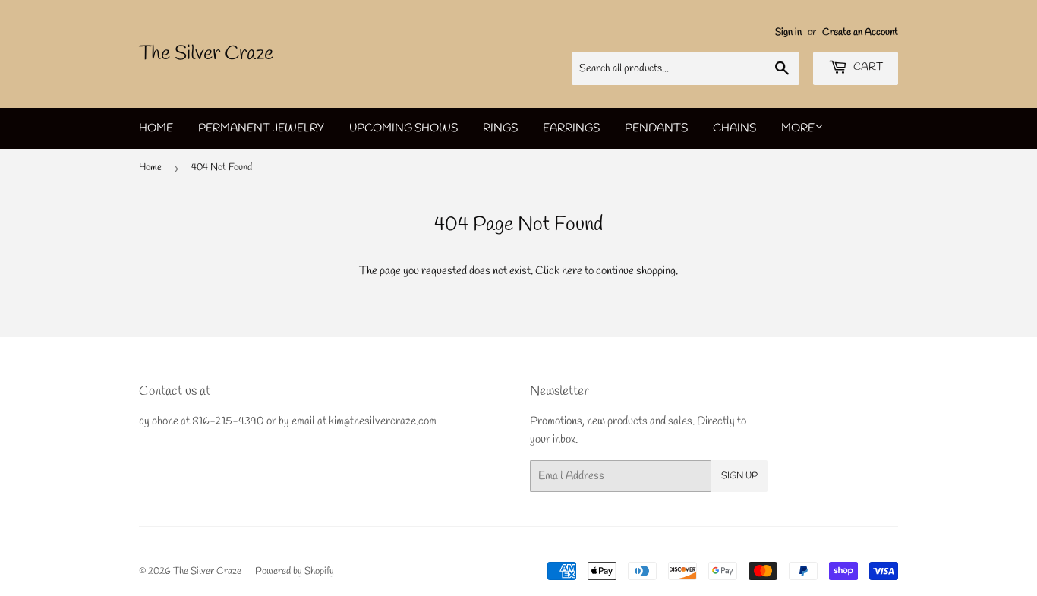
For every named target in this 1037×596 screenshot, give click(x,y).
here (572, 271)
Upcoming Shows (403, 128)
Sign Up (739, 476)
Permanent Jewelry (261, 128)
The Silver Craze (206, 54)
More (798, 128)
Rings (500, 128)
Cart (867, 67)
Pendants (656, 128)
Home (156, 128)
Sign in (788, 32)
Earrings (571, 128)
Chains (734, 128)
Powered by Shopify (294, 571)
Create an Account (860, 32)
